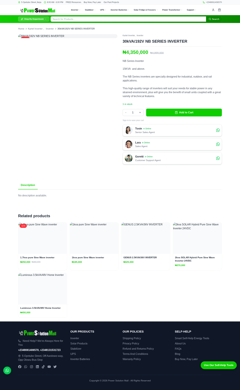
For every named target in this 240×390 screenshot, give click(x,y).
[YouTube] (49, 366)
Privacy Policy (131, 343)
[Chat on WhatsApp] (7, 370)
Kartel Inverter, (129, 35)
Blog (177, 354)
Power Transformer (171, 10)
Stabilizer (89, 10)
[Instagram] (31, 366)
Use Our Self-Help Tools (218, 365)
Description (28, 185)
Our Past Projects (111, 2)
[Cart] (219, 9)
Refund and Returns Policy (138, 348)
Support (190, 10)
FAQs (178, 348)
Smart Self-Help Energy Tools (192, 338)
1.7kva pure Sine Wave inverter (37, 257)
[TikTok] (43, 366)
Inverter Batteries (119, 10)
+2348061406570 (214, 2)
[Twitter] (55, 366)
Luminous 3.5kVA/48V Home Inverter (40, 308)
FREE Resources (73, 2)
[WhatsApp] (25, 366)
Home (21, 28)
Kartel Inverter (35, 28)
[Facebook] (19, 366)
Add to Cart (186, 112)
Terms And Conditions (135, 354)
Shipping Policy (132, 338)
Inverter (74, 10)
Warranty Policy (132, 359)
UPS (102, 10)
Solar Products (79, 343)
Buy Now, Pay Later (92, 2)
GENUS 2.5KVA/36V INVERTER (140, 257)
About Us (180, 343)
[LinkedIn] (37, 366)
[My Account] (213, 9)
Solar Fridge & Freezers (145, 10)
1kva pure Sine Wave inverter (88, 257)
